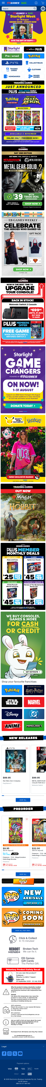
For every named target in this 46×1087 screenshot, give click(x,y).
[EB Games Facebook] (4, 1053)
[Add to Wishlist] (26, 748)
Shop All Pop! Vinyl (23, 930)
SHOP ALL (23, 800)
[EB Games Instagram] (9, 1053)
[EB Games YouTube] (20, 1053)
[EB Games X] (15, 1053)
